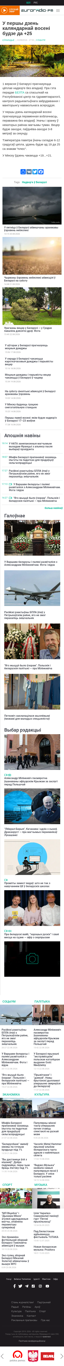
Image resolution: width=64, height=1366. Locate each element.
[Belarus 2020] (36, 1356)
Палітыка (42, 1001)
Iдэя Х (36, 1279)
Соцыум (40, 40)
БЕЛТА (19, 92)
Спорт (7, 1184)
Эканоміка (11, 1094)
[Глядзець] (10, 484)
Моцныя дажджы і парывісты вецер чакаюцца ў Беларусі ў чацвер (28, 376)
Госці (8, 1279)
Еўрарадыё (8, 40)
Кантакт (31, 1315)
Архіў (37, 1306)
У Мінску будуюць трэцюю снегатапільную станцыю (21, 406)
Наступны (62, 1356)
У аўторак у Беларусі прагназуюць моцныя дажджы (26, 347)
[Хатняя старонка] (36, 10)
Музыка (40, 1184)
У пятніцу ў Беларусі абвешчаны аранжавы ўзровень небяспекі (31, 229)
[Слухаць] (9, 931)
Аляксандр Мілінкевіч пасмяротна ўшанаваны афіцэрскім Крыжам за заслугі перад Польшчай (31, 781)
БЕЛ (28, 2)
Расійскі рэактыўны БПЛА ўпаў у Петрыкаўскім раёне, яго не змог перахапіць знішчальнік (29, 473)
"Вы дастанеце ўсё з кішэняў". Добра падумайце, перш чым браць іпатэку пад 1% (16, 1164)
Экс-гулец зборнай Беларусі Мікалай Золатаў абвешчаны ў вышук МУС (15, 1260)
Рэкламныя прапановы (24, 1320)
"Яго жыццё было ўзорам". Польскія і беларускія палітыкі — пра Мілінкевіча (34, 499)
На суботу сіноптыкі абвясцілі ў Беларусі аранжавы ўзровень (30, 393)
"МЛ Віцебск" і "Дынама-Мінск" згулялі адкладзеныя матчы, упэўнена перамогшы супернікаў (15, 1220)
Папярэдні (2, 1356)
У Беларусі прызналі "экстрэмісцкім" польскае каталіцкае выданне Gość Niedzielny (47, 1059)
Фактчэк (46, 1279)
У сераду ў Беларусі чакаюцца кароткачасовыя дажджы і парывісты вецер (29, 361)
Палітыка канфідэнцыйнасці (32, 1341)
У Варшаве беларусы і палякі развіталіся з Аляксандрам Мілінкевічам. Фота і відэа (35, 487)
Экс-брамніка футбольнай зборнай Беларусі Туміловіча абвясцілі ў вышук (14, 1241)
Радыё (15, 1306)
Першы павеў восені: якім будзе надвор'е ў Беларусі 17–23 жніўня (31, 419)
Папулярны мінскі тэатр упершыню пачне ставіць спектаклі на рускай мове (46, 1128)
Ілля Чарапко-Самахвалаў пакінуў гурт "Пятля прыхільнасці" (46, 1217)
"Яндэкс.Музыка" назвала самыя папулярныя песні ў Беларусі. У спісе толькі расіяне (46, 1171)
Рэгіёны (26, 1306)
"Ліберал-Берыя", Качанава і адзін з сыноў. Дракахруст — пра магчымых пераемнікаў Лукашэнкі (30, 832)
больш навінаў (54, 508)
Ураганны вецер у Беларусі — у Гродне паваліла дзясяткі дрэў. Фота (28, 329)
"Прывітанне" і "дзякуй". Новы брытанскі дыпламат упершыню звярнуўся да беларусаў (47, 1080)
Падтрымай (44, 1302)
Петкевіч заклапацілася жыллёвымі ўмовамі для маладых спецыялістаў (27, 717)
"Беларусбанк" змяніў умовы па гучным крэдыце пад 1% (15, 1146)
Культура (41, 1094)
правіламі (47, 1337)
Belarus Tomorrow (22, 1279)
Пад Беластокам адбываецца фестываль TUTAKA (46, 1234)
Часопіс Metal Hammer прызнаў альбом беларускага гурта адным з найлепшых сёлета (48, 1149)
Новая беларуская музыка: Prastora (45, 1248)
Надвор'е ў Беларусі (34, 182)
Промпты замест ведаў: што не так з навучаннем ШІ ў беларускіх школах (27, 885)
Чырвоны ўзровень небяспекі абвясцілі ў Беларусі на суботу (29, 279)
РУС (36, 2)
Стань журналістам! (22, 1302)
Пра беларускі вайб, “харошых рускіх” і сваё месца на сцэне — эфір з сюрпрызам (31, 936)
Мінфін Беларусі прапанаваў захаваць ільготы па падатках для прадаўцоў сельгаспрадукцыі (32, 460)
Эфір (55, 1279)
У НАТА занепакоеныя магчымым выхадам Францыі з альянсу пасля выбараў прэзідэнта (31, 446)
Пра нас (45, 1320)
